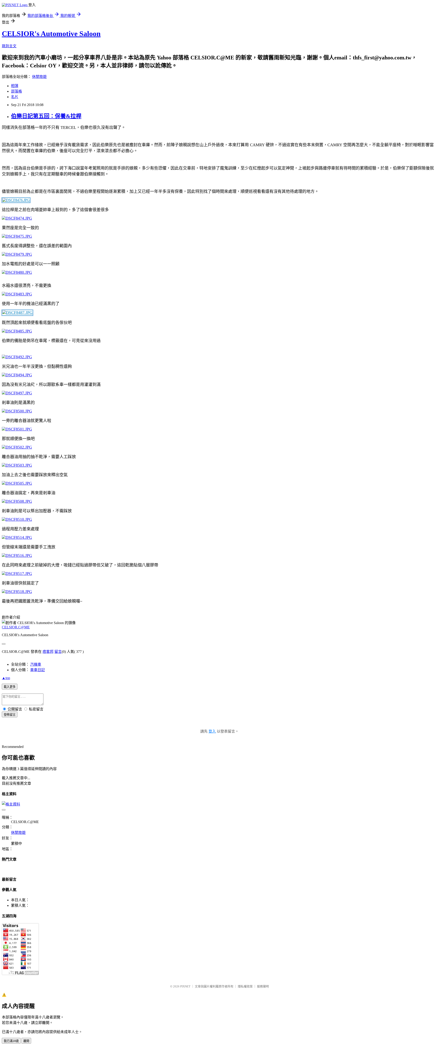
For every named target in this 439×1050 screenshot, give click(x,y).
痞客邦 (48, 652)
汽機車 (35, 664)
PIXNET (185, 986)
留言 (58, 652)
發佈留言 (10, 714)
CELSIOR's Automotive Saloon (51, 33)
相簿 (14, 86)
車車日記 (37, 670)
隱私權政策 (245, 986)
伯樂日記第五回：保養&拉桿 (46, 116)
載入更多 (10, 686)
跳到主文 (9, 46)
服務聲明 (263, 986)
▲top (6, 678)
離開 (26, 1041)
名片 (14, 97)
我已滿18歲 (11, 1041)
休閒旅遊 (39, 77)
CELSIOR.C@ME (16, 627)
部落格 (16, 91)
